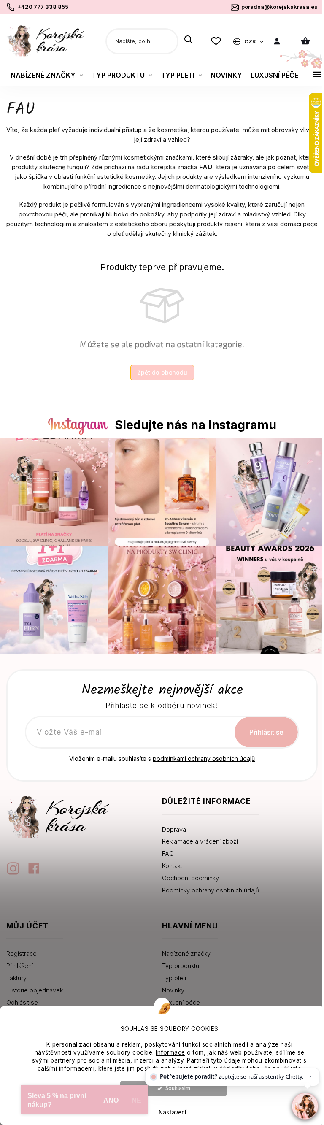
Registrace (21, 953)
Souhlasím (177, 1088)
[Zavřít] (310, 1076)
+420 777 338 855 (42, 6)
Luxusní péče (181, 1002)
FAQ (168, 853)
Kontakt (172, 865)
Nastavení (172, 1112)
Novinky (173, 990)
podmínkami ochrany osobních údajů (204, 758)
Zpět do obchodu (162, 372)
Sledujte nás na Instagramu (195, 424)
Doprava (174, 829)
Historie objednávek (34, 990)
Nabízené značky (186, 953)
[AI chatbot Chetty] (305, 1106)
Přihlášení (19, 965)
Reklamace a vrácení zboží (200, 841)
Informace (170, 1052)
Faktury (16, 978)
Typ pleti (174, 978)
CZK (250, 41)
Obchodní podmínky (190, 878)
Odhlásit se (22, 1002)
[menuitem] (46, 75)
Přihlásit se (266, 732)
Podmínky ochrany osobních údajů (210, 890)
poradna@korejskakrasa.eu (279, 6)
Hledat (188, 40)
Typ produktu (180, 965)
